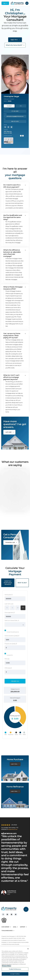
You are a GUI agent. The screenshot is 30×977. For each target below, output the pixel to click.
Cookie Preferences (15, 969)
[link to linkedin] (11, 914)
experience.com (12, 829)
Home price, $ (8, 594)
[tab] (9, 105)
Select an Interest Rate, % (12, 620)
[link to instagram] (3, 914)
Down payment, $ (10, 612)
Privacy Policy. (6, 965)
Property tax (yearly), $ (11, 643)
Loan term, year (9, 604)
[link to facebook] (7, 914)
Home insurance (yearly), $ (12, 635)
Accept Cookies (15, 974)
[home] (17, 3)
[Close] (28, 949)
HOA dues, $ (8, 668)
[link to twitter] (15, 914)
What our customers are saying (15, 463)
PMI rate (7, 659)
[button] (26, 3)
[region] (15, 961)
